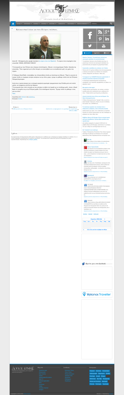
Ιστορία (98, 376)
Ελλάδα (20, 98)
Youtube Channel (43, 388)
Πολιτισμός (98, 384)
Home (13, 23)
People (85, 214)
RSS (40, 382)
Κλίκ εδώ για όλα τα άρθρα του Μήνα (97, 229)
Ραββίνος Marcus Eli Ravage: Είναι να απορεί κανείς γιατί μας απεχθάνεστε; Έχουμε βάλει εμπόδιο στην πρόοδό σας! (96, 119)
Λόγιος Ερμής (27, 393)
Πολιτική (92, 384)
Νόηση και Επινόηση (95, 381)
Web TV (41, 379)
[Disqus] (45, 165)
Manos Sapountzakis (93, 147)
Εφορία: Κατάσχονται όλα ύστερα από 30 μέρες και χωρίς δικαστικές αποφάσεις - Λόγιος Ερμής (103, 157)
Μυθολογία (93, 378)
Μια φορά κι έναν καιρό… (89, 87)
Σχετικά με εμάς (43, 370)
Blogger (111, 393)
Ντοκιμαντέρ (106, 378)
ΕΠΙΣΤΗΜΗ (52, 23)
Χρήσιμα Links (68, 375)
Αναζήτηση (111, 23)
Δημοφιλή (88, 53)
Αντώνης (89, 161)
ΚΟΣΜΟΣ (36, 23)
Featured (92, 371)
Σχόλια (97, 53)
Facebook (41, 384)
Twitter (40, 386)
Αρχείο (107, 53)
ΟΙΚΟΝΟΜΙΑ (27, 23)
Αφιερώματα (101, 373)
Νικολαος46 (90, 175)
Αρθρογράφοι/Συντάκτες (45, 377)
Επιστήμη (92, 376)
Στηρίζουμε (68, 381)
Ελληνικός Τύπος (69, 370)
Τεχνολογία (105, 384)
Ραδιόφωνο (68, 379)
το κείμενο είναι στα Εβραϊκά (47, 61)
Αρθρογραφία (93, 373)
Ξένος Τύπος (68, 372)
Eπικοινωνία (42, 372)
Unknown (23, 97)
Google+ (41, 389)
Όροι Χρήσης (42, 374)
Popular (96, 214)
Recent (90, 214)
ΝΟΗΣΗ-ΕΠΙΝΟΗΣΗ (82, 23)
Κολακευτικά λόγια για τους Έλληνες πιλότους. (37, 29)
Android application (44, 381)
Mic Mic (89, 139)
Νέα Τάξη (99, 378)
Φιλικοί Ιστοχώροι (69, 374)
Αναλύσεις (98, 371)
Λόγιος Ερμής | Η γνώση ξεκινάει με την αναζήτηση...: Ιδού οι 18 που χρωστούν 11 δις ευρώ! (102, 143)
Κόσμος (103, 376)
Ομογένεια (67, 377)
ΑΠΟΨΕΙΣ (43, 23)
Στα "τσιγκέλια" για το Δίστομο (90, 130)
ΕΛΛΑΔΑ (19, 23)
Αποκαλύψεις (105, 371)
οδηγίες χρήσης (33, 139)
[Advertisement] (44, 122)
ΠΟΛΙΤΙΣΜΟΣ (71, 23)
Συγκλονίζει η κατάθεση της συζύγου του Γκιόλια (95, 68)
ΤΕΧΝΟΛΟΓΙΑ (61, 23)
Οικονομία (104, 381)
